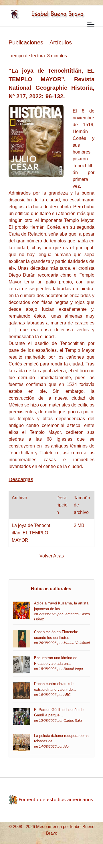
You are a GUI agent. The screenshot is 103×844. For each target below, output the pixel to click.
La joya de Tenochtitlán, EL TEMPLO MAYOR (31, 532)
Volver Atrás (51, 555)
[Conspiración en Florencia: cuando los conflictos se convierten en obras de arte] (21, 639)
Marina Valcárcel (77, 643)
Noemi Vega (73, 669)
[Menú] (90, 24)
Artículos (60, 42)
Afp (66, 746)
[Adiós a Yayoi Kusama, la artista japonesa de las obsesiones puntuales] (21, 610)
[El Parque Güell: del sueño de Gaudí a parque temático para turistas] (21, 716)
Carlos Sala (73, 720)
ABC (67, 694)
